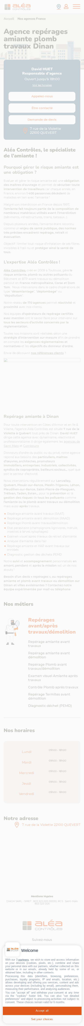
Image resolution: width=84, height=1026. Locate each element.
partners (23, 959)
